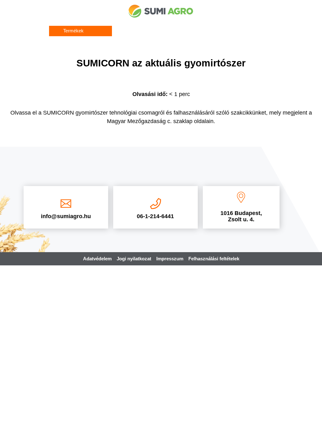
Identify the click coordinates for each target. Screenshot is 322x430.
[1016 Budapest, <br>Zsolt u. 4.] (241, 197)
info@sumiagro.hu (66, 216)
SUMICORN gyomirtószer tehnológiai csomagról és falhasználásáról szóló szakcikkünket (154, 113)
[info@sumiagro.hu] (65, 203)
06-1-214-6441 (155, 216)
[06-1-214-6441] (155, 203)
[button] (80, 31)
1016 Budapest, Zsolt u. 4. (241, 216)
